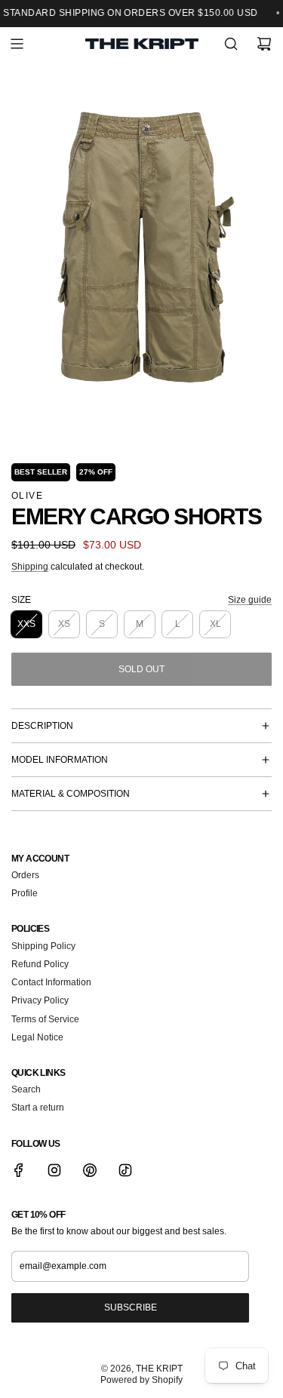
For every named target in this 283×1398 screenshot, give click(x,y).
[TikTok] (125, 1170)
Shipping (29, 566)
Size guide (250, 600)
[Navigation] (16, 43)
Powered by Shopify (141, 1380)
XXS (26, 624)
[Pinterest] (89, 1170)
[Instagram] (54, 1170)
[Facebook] (18, 1170)
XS (64, 624)
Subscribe (130, 1307)
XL (215, 624)
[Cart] (264, 43)
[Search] (231, 43)
